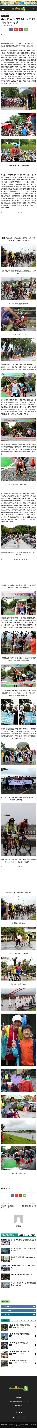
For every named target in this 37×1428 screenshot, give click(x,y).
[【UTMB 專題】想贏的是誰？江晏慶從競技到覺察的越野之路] (4, 1345)
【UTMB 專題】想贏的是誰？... (19, 1343)
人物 (2, 1253)
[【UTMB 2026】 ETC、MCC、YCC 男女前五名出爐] (5, 1268)
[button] (34, 8)
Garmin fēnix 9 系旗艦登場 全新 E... (22, 1274)
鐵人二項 (8, 1188)
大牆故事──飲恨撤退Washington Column (7, 1207)
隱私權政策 (18, 1405)
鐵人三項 (6, 16)
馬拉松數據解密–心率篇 (29, 1206)
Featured (23, 1320)
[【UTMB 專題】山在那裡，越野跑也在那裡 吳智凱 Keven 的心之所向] (4, 1354)
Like (34, 1306)
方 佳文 (4, 25)
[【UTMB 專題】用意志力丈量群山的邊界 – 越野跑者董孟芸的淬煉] (4, 1336)
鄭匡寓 (14, 1327)
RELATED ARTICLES (9, 1235)
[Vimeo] (23, 1417)
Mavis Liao (16, 1336)
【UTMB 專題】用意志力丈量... (19, 1334)
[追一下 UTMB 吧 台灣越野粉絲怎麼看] (5, 1242)
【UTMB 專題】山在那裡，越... (19, 1352)
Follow (33, 1310)
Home (2, 13)
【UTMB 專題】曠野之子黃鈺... (19, 1325)
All (17, 1320)
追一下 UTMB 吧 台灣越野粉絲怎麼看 (23, 1240)
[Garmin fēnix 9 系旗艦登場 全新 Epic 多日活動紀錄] (5, 1277)
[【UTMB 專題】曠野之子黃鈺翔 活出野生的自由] (4, 1327)
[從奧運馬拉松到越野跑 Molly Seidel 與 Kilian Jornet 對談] (5, 1259)
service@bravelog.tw (22, 1401)
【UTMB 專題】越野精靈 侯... (19, 1361)
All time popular (32, 1320)
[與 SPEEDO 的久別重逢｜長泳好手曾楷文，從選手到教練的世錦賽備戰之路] (5, 1251)
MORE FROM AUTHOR (27, 1235)
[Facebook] (13, 1417)
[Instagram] (18, 1417)
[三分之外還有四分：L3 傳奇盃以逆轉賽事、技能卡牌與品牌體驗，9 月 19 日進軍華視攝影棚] (5, 1285)
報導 (2, 16)
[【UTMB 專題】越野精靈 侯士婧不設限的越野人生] (4, 1363)
